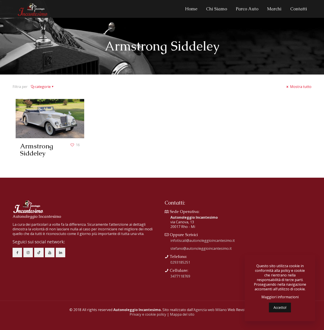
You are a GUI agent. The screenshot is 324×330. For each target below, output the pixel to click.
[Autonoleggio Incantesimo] (32, 9)
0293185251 (180, 262)
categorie (43, 86)
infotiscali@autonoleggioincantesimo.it (202, 240)
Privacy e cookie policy (148, 314)
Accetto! (280, 307)
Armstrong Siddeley (36, 149)
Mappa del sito (182, 314)
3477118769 (180, 276)
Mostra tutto (300, 86)
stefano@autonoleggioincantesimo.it (201, 248)
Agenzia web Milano (210, 309)
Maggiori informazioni (280, 297)
